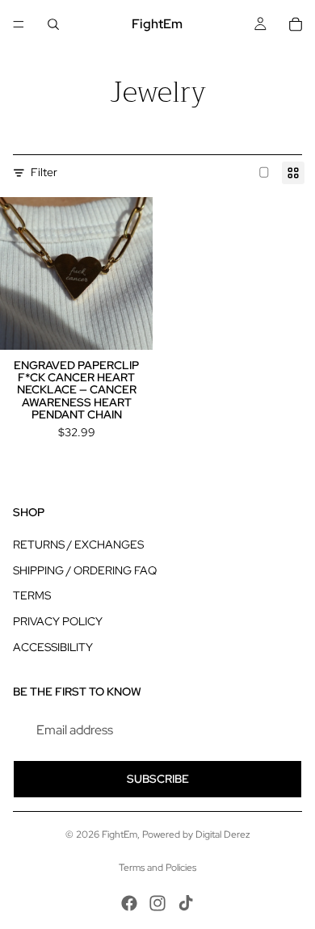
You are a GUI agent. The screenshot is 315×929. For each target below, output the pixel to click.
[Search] (53, 24)
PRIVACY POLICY (58, 621)
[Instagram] (157, 903)
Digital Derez (222, 834)
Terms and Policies (157, 867)
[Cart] (295, 24)
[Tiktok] (185, 903)
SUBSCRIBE (158, 778)
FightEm (119, 834)
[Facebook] (129, 903)
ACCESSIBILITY (53, 647)
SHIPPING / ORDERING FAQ (85, 570)
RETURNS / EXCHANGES (78, 544)
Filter (44, 172)
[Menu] (18, 24)
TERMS (32, 595)
